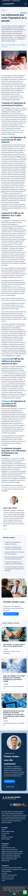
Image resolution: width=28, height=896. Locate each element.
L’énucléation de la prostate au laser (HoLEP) (12, 487)
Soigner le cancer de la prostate (9, 849)
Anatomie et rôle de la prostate (9, 875)
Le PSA (3, 880)
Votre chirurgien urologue (7, 831)
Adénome (3, 10)
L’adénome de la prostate (7, 877)
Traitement (5, 137)
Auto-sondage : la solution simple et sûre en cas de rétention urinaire (14, 645)
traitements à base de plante (17, 130)
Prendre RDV (9, 781)
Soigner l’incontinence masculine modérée (12, 851)
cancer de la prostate (15, 286)
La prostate (4, 873)
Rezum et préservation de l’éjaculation (11, 857)
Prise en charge (5, 833)
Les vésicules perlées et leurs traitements (11, 867)
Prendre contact (10, 786)
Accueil (3, 829)
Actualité (3, 835)
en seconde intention (13, 458)
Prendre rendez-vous (10, 614)
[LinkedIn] (6, 529)
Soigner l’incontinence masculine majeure (11, 853)
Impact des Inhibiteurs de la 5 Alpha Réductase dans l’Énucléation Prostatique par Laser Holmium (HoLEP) (14, 678)
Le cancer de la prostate (7, 879)
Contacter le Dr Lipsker (7, 837)
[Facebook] (3, 529)
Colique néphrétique (6, 871)
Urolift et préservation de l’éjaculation (10, 855)
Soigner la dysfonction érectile (9, 859)
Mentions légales (5, 839)
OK (14, 893)
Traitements (4, 846)
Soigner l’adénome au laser (8, 847)
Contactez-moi (16, 0)
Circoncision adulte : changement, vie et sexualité (13, 869)
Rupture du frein (5, 860)
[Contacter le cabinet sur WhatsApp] (25, 892)
